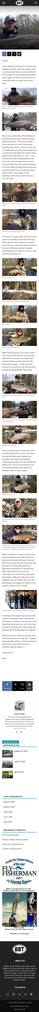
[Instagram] (22, 732)
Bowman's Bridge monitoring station (15, 840)
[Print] (19, 54)
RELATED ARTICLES (10, 742)
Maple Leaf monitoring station (13, 844)
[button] (36, 3)
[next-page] (7, 782)
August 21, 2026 (9, 807)
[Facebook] (4, 54)
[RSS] (19, 994)
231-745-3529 (21, 1009)
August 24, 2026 (21, 751)
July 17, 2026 (7, 817)
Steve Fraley (19, 714)
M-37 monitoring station (10, 835)
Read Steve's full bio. (19, 728)
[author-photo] (19, 711)
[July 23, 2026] (7, 764)
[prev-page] (3, 782)
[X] (9, 54)
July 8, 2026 (19, 772)
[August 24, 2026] (7, 753)
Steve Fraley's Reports (8, 43)
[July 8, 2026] (7, 774)
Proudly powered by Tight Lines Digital (19, 1002)
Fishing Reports (7, 756)
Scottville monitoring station (12, 849)
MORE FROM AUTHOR (11, 745)
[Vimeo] (31, 994)
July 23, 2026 (19, 761)
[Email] (14, 54)
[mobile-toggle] (3, 3)
